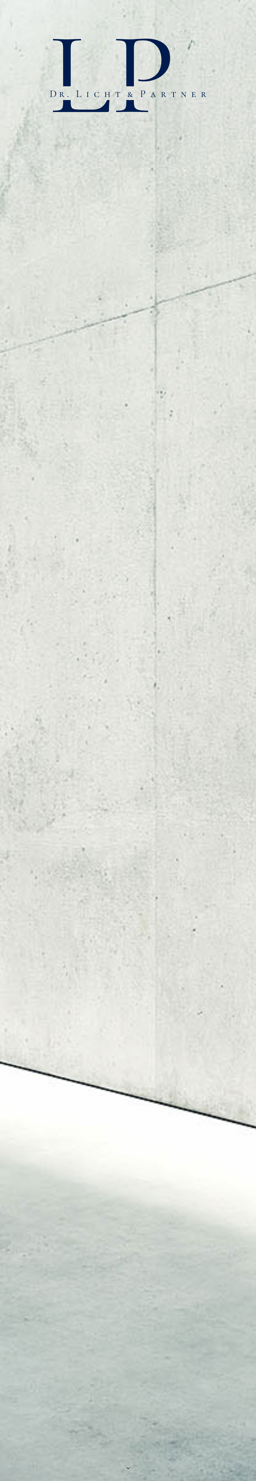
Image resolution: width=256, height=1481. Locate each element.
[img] (128, 740)
